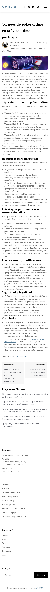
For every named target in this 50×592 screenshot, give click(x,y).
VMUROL (9, 7)
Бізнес (5, 535)
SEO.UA (39, 588)
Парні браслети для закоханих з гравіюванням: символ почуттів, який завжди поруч (23, 402)
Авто (4, 543)
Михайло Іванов (29, 43)
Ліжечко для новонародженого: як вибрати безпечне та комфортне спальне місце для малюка (25, 410)
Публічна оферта (10, 512)
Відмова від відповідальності (15, 508)
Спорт (4, 539)
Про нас (5, 484)
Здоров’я (6, 547)
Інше (26, 356)
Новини (19, 356)
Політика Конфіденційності (14, 516)
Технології (6, 551)
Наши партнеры (9, 504)
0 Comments (14, 46)
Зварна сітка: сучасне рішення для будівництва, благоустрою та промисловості (23, 417)
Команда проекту (10, 496)
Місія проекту (8, 500)
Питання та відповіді (11, 492)
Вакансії (5, 488)
